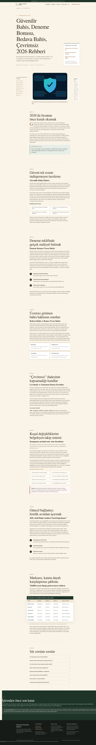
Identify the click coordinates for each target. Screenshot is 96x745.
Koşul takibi (20, 89)
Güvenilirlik (47, 4)
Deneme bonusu (20, 84)
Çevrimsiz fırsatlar (21, 88)
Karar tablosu (20, 93)
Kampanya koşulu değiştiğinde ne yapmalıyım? (40, 671)
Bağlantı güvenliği (38, 727)
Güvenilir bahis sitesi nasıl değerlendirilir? (39, 657)
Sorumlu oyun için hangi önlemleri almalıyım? (39, 682)
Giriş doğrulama (20, 91)
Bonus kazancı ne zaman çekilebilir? (37, 678)
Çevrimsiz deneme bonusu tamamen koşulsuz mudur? (41, 664)
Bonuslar (53, 4)
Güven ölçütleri (20, 82)
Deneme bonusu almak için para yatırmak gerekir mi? (41, 660)
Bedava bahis (20, 86)
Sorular (19, 95)
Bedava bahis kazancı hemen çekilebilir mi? (39, 667)
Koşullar (58, 4)
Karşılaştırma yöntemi (38, 729)
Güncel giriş (64, 4)
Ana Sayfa (18, 8)
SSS (68, 4)
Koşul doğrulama (38, 726)
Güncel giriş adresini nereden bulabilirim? (39, 675)
